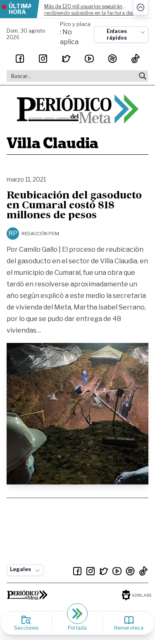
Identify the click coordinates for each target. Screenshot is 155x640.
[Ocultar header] (140, 7)
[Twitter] (66, 59)
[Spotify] (112, 59)
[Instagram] (43, 59)
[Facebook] (20, 59)
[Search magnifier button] (142, 76)
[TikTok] (136, 59)
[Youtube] (89, 59)
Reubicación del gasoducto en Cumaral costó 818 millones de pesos (74, 206)
